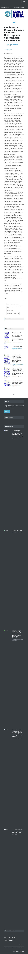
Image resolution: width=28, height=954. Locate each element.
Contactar (7, 411)
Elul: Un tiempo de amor (19, 7)
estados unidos (10, 310)
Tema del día (15, 44)
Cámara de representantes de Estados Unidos (14, 307)
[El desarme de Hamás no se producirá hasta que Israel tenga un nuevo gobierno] (7, 383)
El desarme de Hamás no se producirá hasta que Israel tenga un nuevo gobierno (17, 382)
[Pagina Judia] (14, 16)
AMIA (8, 304)
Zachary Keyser (8, 49)
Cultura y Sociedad (15, 364)
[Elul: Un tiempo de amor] (7, 349)
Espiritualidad (14, 348)
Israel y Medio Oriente (15, 385)
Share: (5, 298)
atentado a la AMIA (14, 304)
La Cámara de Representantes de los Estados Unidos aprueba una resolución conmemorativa (14, 34)
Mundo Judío (9, 44)
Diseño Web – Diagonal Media (18, 951)
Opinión (13, 937)
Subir (20, 944)
